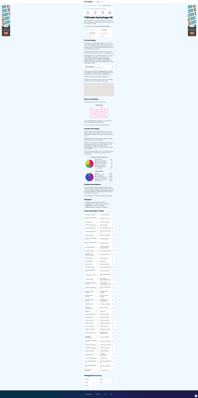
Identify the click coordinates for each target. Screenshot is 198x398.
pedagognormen (103, 71)
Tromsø (99, 5)
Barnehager (97, 1)
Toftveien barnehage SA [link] (106, 5)
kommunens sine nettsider (105, 26)
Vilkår (111, 394)
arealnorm (105, 46)
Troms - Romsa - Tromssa (92, 5)
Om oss (102, 1)
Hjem (85, 5)
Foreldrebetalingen (88, 55)
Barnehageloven (87, 138)
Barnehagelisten (89, 394)
